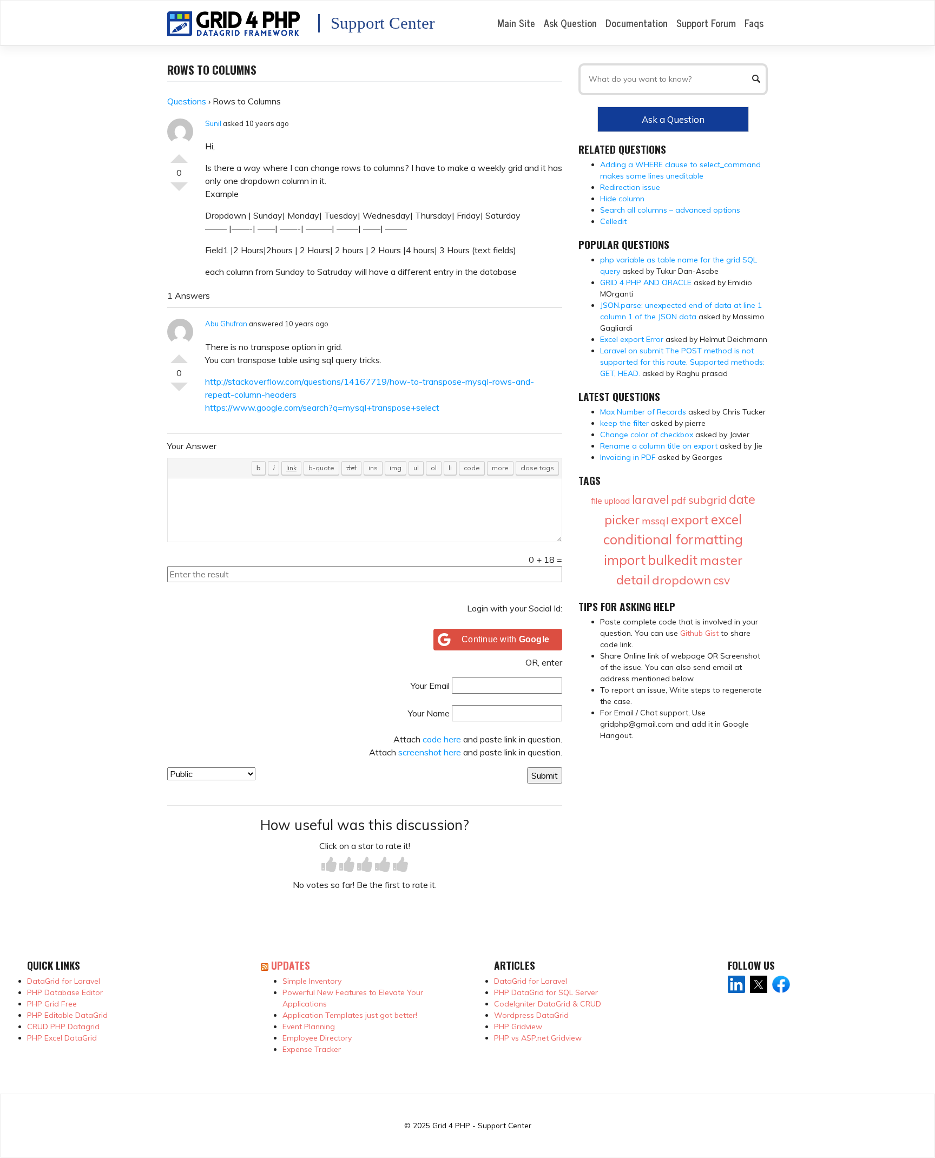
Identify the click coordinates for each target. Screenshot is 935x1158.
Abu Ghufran (226, 323)
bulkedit (672, 559)
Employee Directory (317, 1038)
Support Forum (706, 23)
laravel (650, 499)
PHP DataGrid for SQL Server (546, 992)
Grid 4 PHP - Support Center (481, 1125)
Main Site (516, 23)
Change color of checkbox (646, 434)
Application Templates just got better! (349, 1015)
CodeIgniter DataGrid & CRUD (547, 1004)
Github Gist (699, 633)
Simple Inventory (311, 981)
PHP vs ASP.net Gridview (538, 1038)
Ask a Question (673, 119)
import (625, 559)
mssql (655, 521)
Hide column (622, 198)
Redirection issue (630, 187)
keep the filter (624, 423)
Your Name (429, 713)
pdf (678, 500)
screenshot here (429, 752)
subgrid (707, 499)
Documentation (636, 23)
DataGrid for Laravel (63, 981)
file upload (610, 500)
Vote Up (179, 154)
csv (721, 580)
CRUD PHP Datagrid (63, 1026)
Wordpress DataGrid (531, 1015)
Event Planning (308, 1026)
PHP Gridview (518, 1026)
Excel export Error (631, 339)
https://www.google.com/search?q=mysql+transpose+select (322, 407)
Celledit (613, 221)
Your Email (430, 685)
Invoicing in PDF (628, 457)
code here (442, 739)
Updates (290, 965)
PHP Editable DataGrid (67, 1015)
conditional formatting (673, 539)
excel (726, 519)
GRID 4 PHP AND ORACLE (646, 282)
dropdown (681, 580)
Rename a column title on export (658, 446)
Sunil (213, 123)
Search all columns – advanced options (670, 210)
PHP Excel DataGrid (62, 1038)
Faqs (754, 23)
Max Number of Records (643, 412)
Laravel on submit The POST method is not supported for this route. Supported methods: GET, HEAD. (682, 362)
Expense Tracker (311, 1049)
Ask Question (570, 23)
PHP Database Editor (65, 992)
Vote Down (179, 191)
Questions (186, 101)
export (690, 520)
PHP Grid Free (52, 1004)
